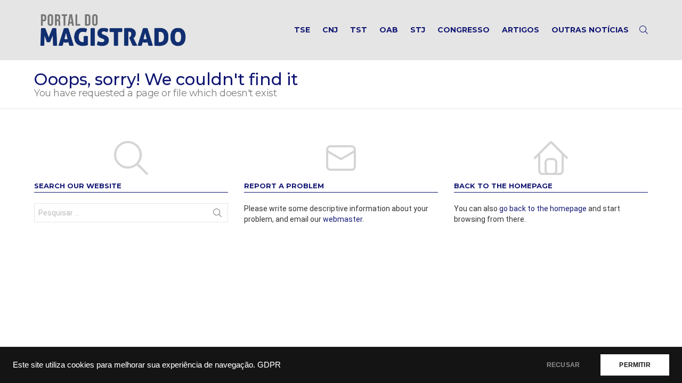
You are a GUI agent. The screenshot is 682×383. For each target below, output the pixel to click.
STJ (417, 30)
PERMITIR (634, 365)
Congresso (463, 30)
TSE (302, 30)
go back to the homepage (543, 208)
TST (358, 30)
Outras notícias (590, 30)
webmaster (342, 219)
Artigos (520, 30)
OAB (388, 30)
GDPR (269, 365)
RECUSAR (563, 365)
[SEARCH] (643, 29)
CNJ (330, 30)
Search (217, 215)
